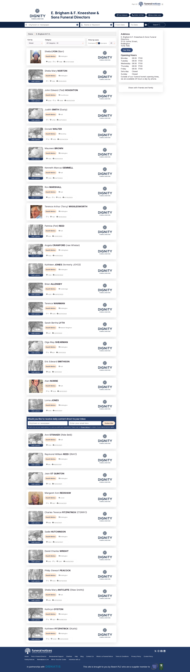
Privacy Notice (85, 427)
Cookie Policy (148, 656)
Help (76, 656)
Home (30, 34)
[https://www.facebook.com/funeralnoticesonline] (161, 651)
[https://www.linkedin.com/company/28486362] (164, 651)
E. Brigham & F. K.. (43, 34)
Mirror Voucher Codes (58, 659)
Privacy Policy (136, 656)
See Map (127, 50)
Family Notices (29, 659)
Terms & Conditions (122, 656)
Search (156, 25)
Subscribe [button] (109, 423)
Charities (69, 656)
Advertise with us (74, 659)
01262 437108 (139, 15)
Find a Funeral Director (38, 656)
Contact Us (90, 656)
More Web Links (155, 15)
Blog (81, 656)
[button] (77, 25)
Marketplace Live (43, 659)
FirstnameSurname (97, 43)
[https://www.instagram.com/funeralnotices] (158, 651)
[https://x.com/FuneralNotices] (155, 651)
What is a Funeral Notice (104, 656)
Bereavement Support (56, 656)
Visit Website (122, 15)
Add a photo (35, 81)
